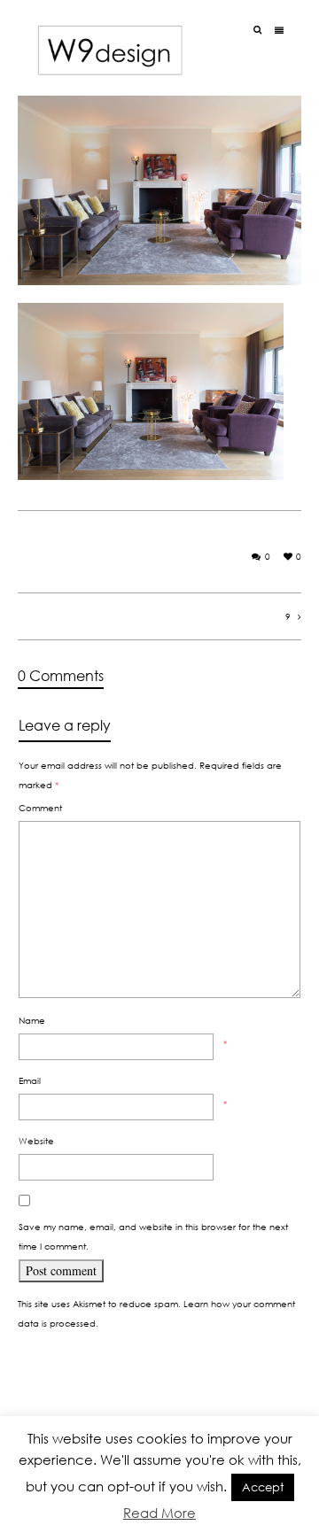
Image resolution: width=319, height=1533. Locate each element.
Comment (40, 807)
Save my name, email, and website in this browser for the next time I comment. (153, 1236)
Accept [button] (263, 1487)
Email (30, 1080)
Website (36, 1140)
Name (32, 1020)
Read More (159, 1513)
